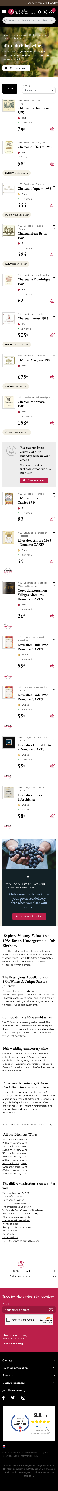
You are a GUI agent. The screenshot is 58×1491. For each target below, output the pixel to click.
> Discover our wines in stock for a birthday (27, 1124)
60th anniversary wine (14, 1166)
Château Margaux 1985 (34, 360)
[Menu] (4, 11)
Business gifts (10, 1230)
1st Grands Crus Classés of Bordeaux (22, 1210)
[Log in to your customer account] (45, 12)
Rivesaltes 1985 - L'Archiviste (30, 797)
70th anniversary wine (14, 1173)
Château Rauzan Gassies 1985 (29, 500)
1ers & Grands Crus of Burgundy (20, 1213)
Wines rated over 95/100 (15, 1193)
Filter (9, 88)
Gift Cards (8, 1234)
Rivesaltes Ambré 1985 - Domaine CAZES (34, 542)
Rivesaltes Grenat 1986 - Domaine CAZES (34, 747)
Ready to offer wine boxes (16, 1227)
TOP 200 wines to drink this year (20, 1240)
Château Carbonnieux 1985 (34, 110)
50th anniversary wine (14, 1160)
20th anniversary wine (14, 1142)
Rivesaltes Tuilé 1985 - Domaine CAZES (34, 647)
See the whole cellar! (29, 916)
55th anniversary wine (14, 1163)
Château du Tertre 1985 (35, 147)
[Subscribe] (51, 1310)
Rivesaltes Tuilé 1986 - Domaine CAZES (34, 697)
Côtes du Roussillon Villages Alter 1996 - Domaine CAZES (32, 594)
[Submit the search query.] (6, 20)
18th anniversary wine (14, 1139)
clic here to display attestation (31, 1448)
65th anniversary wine (14, 1170)
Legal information (23, 1455)
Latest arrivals (10, 1237)
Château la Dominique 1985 (34, 281)
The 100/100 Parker (12, 1196)
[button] (21, 1271)
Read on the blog (12, 1343)
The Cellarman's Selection (16, 1203)
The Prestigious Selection (16, 1206)
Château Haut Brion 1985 (32, 235)
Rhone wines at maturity (16, 1217)
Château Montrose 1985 (31, 404)
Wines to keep (10, 1223)
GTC (36, 1455)
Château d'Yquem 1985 (34, 188)
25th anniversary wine (14, 1146)
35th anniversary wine (14, 1153)
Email (5, 1304)
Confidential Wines (13, 1199)
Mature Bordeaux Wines (16, 1220)
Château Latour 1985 (33, 318)
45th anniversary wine (14, 1156)
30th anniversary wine (14, 1149)
